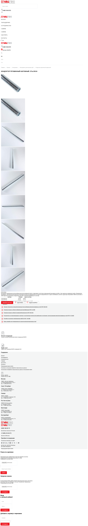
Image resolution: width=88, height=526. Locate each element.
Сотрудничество (6, 25)
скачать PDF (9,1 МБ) (5, 376)
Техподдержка (5, 22)
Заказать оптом (7, 302)
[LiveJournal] (6, 443)
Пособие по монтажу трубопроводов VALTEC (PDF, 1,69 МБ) (17, 318)
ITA (2, 62)
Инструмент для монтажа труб (26, 67)
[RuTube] (10, 443)
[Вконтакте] (14, 443)
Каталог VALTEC (7, 50)
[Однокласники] (12, 443)
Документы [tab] (5, 304)
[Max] (4, 443)
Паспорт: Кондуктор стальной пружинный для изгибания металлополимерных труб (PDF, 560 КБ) (25, 306)
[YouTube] (18, 443)
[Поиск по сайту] (1, 40)
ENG (2, 59)
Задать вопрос (33, 302)
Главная (3, 67)
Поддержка (4, 352)
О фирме (3, 28)
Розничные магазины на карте (8, 440)
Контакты (4, 38)
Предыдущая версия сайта (7, 366)
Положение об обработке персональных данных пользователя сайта (16, 369)
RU (3, 40)
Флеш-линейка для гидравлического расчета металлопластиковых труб (20, 321)
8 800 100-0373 (7, 10)
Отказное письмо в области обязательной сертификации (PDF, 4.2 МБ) (19, 309)
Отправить (5, 492)
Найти (3, 472)
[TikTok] (8, 443)
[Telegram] (2, 443)
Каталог (3, 19)
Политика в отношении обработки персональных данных (14, 367)
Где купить (4, 35)
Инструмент (15, 67)
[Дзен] (16, 443)
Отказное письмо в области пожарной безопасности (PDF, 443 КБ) (18, 312)
